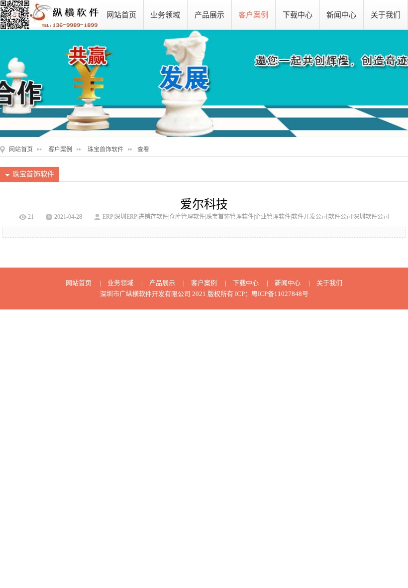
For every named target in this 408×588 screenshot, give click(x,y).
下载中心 (297, 15)
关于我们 (386, 15)
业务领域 (165, 15)
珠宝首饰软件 (105, 149)
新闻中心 (341, 15)
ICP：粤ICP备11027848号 (271, 293)
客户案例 (253, 15)
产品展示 (209, 15)
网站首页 (121, 15)
